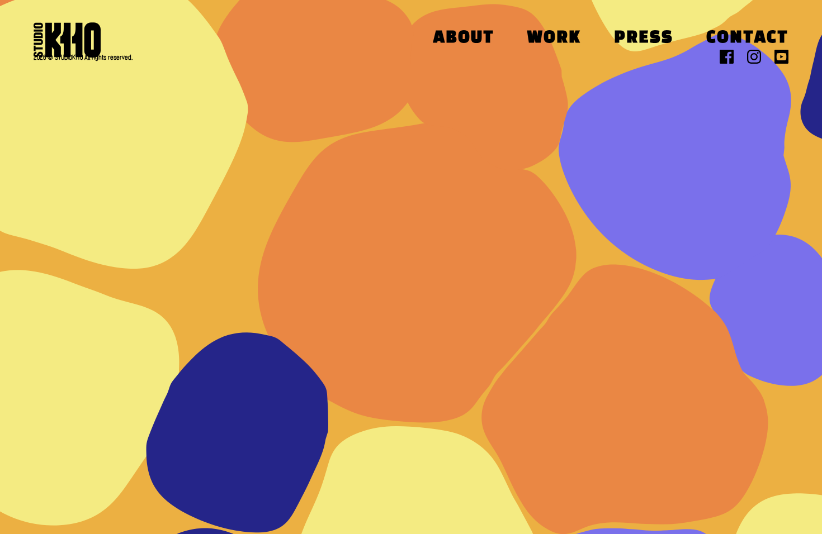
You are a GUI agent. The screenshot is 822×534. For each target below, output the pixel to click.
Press (643, 38)
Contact (747, 38)
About (463, 38)
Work (554, 38)
